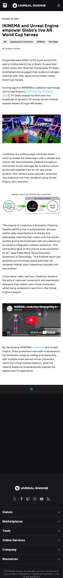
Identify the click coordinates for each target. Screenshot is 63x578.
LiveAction (38, 347)
